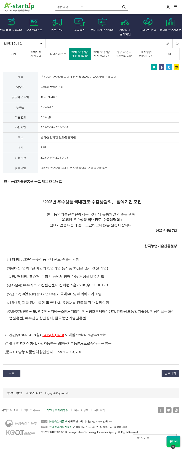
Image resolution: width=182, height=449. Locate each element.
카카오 (176, 67)
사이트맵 (99, 410)
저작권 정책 (81, 410)
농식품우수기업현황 (170, 29)
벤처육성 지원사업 (11, 29)
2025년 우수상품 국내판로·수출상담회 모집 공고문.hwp (74, 167)
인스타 (176, 410)
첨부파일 (20, 168)
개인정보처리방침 (57, 410)
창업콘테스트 (34, 29)
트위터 (169, 67)
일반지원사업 (13, 43)
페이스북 (161, 67)
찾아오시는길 (32, 410)
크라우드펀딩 (148, 29)
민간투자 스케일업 (102, 29)
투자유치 (79, 29)
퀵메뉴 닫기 (173, 447)
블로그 (169, 410)
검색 (124, 7)
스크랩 (154, 67)
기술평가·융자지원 (125, 32)
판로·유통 (57, 29)
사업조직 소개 (9, 410)
